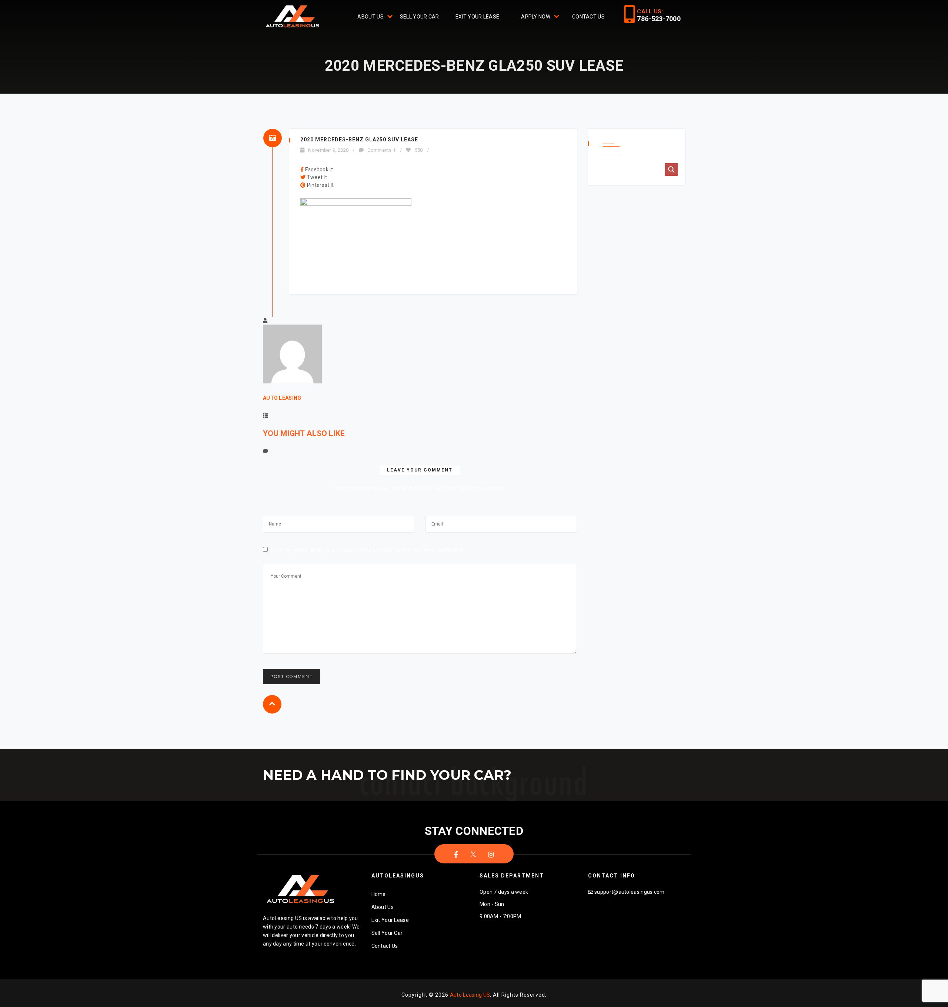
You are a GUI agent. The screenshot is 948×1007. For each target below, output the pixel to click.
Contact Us (588, 17)
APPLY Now (535, 17)
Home (378, 894)
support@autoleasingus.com (629, 892)
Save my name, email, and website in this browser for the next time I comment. (367, 550)
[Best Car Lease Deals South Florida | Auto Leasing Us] (293, 17)
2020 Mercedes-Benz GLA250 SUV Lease (359, 139)
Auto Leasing (282, 398)
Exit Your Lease (477, 17)
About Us (370, 17)
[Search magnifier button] (671, 169)
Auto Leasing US (470, 995)
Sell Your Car (419, 17)
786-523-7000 (659, 19)
